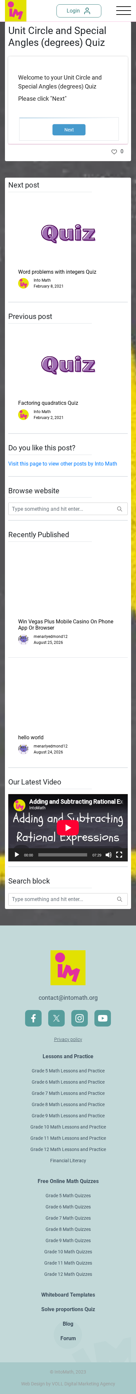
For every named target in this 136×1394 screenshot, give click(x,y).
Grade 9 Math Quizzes (68, 1240)
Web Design (33, 1383)
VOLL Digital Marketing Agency (83, 1383)
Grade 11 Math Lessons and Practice (68, 1138)
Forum (68, 1338)
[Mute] (108, 855)
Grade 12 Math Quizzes (68, 1274)
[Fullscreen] (119, 855)
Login (73, 11)
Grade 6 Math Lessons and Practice (68, 1082)
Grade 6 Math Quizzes (68, 1206)
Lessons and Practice (68, 1056)
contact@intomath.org (68, 997)
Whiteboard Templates (68, 1295)
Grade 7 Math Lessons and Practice (68, 1093)
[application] (68, 827)
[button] (117, 151)
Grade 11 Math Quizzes (68, 1263)
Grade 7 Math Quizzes (68, 1218)
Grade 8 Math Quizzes (68, 1229)
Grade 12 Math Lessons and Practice (68, 1149)
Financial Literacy (68, 1160)
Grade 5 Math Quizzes (68, 1195)
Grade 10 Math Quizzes (68, 1251)
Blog (68, 1324)
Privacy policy (68, 1039)
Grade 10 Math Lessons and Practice (68, 1127)
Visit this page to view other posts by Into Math (62, 464)
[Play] (17, 855)
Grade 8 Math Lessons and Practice (68, 1104)
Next (69, 129)
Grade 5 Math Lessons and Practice (68, 1070)
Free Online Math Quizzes (68, 1181)
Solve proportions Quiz (68, 1309)
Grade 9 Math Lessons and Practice (68, 1115)
